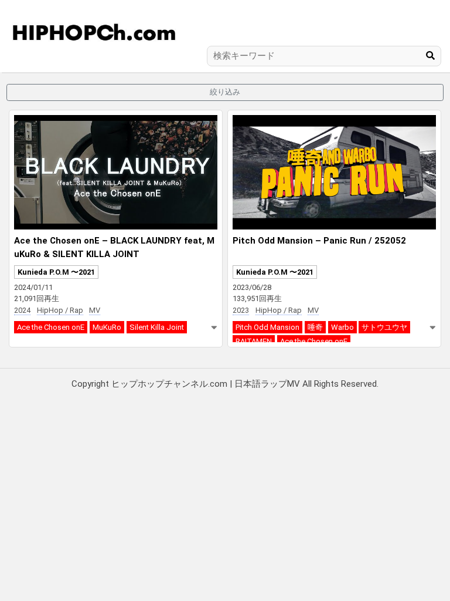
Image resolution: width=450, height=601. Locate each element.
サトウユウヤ (384, 327)
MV (94, 310)
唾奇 (315, 327)
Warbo (342, 327)
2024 (22, 310)
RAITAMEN (254, 341)
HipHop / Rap (60, 310)
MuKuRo (107, 327)
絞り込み (225, 91)
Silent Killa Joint (156, 327)
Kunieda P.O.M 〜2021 (56, 272)
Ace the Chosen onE (50, 327)
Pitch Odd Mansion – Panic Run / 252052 (319, 240)
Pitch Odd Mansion (267, 327)
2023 (241, 310)
